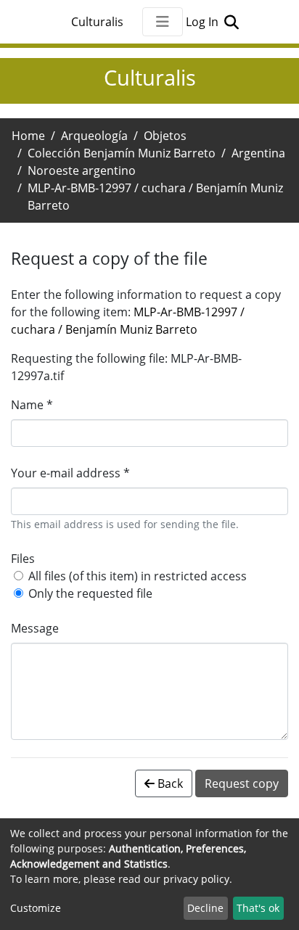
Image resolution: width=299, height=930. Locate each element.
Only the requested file (90, 593)
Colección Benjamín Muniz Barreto (122, 153)
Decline (205, 908)
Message (35, 628)
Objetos (165, 136)
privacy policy (196, 879)
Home (28, 136)
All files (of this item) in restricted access (137, 576)
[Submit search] (231, 21)
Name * (32, 405)
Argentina (258, 153)
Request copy (242, 783)
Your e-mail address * (70, 473)
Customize (35, 908)
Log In (203, 22)
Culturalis (97, 22)
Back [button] (169, 783)
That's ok (258, 908)
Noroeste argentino (82, 170)
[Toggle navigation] (162, 21)
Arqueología (94, 136)
